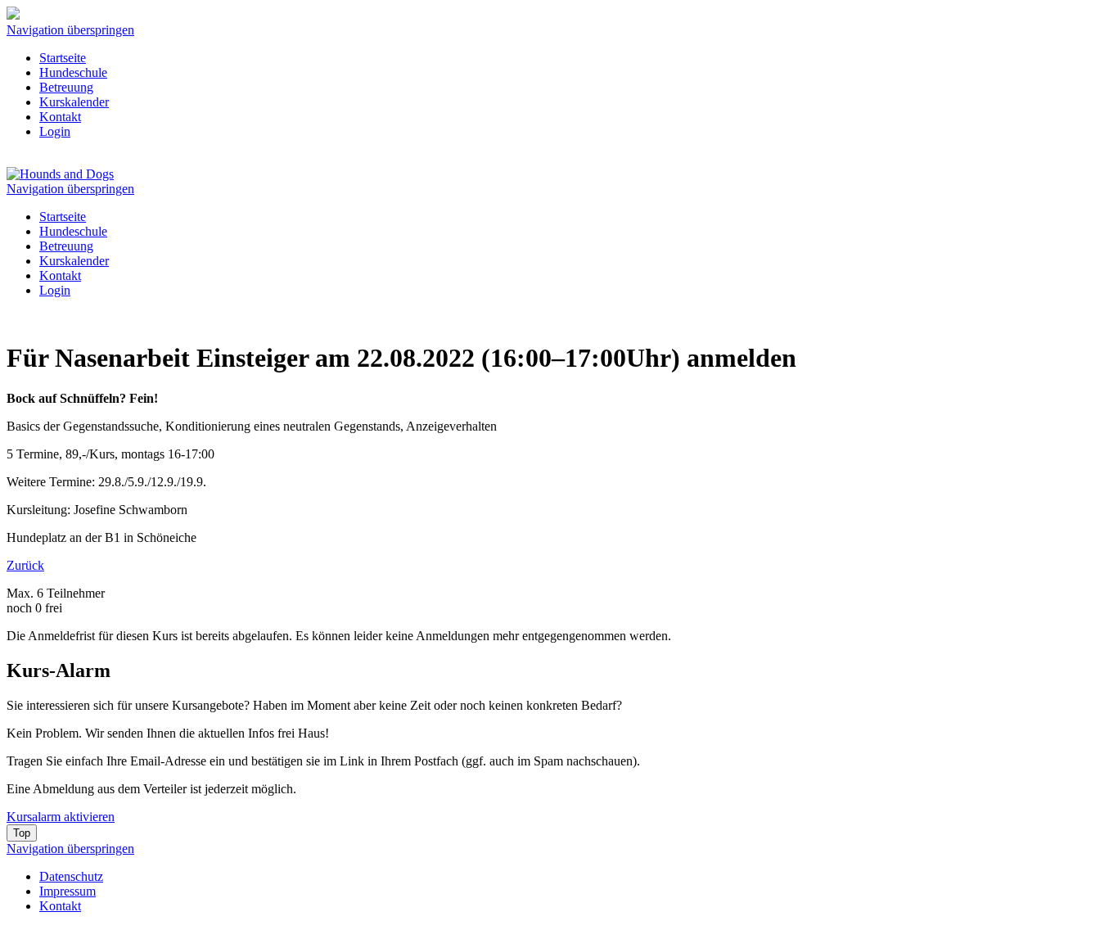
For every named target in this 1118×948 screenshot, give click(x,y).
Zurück (25, 565)
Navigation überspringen (70, 30)
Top (21, 833)
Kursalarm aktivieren (61, 817)
